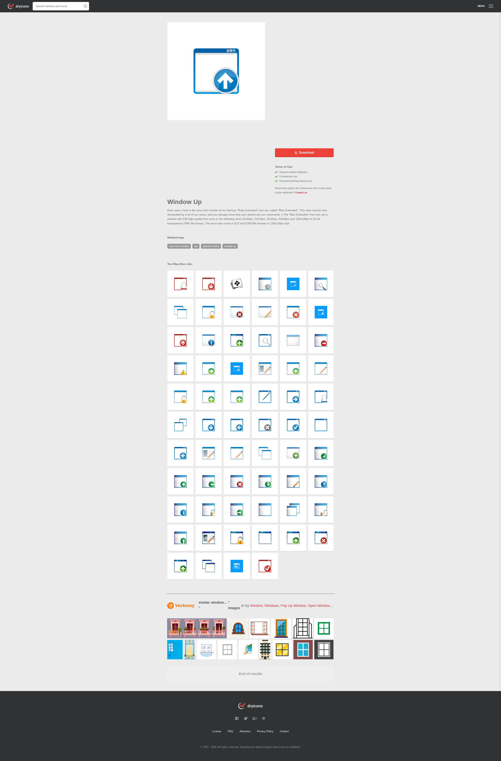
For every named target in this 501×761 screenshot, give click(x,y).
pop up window (293, 606)
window (256, 606)
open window (319, 606)
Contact (284, 731)
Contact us (301, 192)
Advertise (245, 731)
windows (271, 606)
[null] (197, 628)
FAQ (230, 731)
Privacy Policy (265, 731)
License (216, 731)
